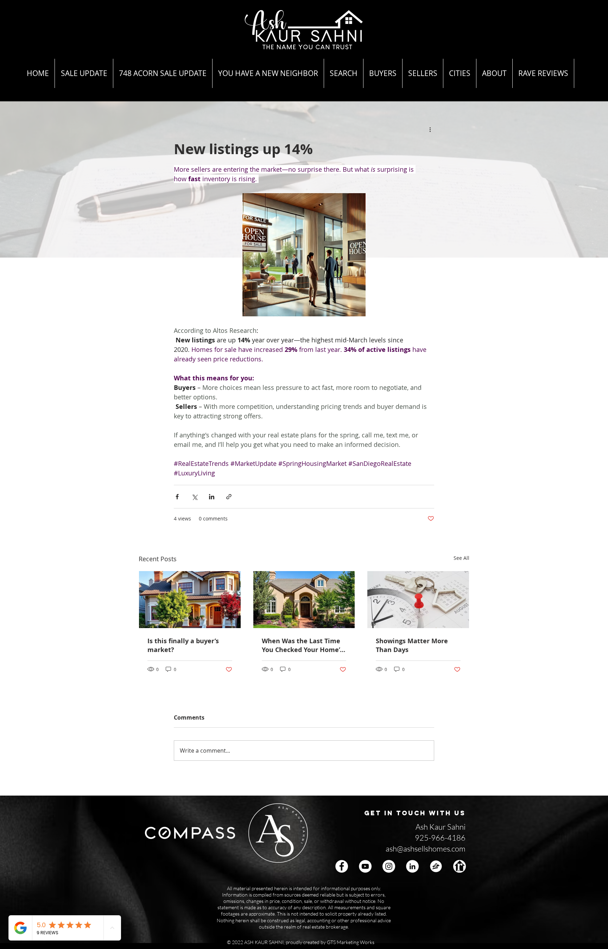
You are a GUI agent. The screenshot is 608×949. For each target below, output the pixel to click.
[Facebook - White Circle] (341, 866)
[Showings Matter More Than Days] (418, 599)
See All (461, 558)
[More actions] (430, 129)
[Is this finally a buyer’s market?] (190, 599)
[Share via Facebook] (177, 496)
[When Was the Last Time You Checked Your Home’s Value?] (304, 599)
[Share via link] (229, 496)
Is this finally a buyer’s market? (183, 645)
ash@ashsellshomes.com (426, 848)
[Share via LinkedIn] (211, 496)
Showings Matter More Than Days (412, 645)
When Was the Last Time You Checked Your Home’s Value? (302, 645)
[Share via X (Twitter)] (194, 496)
